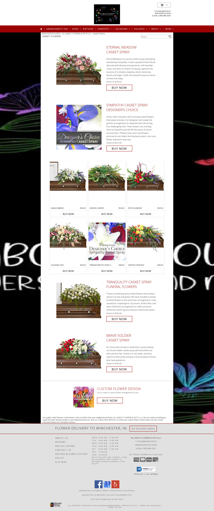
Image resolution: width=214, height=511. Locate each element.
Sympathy (103, 29)
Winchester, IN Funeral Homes (93, 491)
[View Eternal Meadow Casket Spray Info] (80, 67)
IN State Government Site (119, 495)
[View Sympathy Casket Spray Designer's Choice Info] (80, 127)
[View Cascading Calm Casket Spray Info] (68, 235)
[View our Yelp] (115, 487)
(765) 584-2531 (165, 15)
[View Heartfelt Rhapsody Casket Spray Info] (145, 235)
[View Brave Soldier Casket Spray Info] (80, 352)
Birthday (88, 29)
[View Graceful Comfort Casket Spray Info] (107, 176)
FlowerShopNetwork (109, 505)
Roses (75, 29)
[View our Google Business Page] (107, 487)
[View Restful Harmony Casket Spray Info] (145, 176)
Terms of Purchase (150, 505)
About (155, 29)
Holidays (139, 29)
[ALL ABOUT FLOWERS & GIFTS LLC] (107, 14)
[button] (164, 5)
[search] (170, 36)
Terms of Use (115, 507)
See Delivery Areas (143, 428)
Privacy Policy (129, 505)
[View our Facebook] (99, 487)
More (168, 29)
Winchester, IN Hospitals (122, 491)
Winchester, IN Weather (93, 495)
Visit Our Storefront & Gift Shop (107, 499)
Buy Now (119, 88)
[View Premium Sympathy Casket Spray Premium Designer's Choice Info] (107, 241)
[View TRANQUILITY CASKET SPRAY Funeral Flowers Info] (80, 300)
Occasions (122, 29)
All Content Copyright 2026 (82, 505)
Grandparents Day (57, 29)
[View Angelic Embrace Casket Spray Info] (68, 176)
